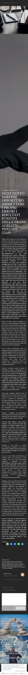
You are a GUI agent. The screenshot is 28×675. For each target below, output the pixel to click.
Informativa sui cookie (6, 668)
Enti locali (20, 561)
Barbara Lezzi (15, 561)
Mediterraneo (21, 564)
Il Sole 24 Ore (17, 562)
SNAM (15, 567)
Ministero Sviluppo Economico (16, 565)
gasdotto (4, 562)
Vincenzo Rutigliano (8, 568)
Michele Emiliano (5, 565)
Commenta (20, 608)
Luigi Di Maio (9, 564)
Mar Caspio (15, 564)
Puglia (12, 567)
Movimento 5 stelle (6, 567)
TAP (3, 568)
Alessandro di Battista (6, 561)
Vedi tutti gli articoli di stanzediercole (13, 579)
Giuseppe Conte (9, 562)
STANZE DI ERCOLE (10, 3)
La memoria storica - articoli (10, 190)
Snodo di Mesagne (21, 567)
